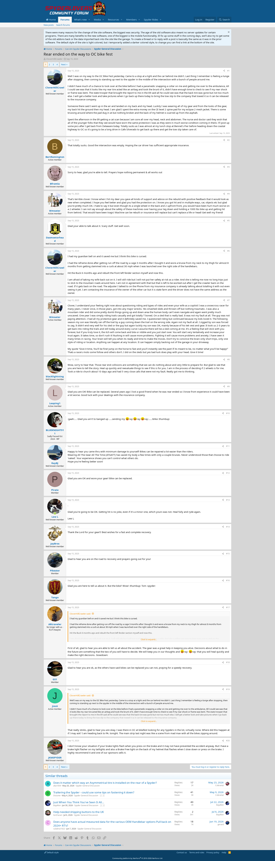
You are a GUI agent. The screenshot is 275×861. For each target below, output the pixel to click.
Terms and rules (196, 852)
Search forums (63, 24)
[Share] (224, 71)
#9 (228, 386)
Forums (64, 19)
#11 (228, 446)
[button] (89, 20)
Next (63, 64)
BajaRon (57, 805)
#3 (228, 167)
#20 (228, 740)
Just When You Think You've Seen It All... (78, 802)
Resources (113, 19)
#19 (228, 689)
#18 (228, 662)
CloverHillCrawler (54, 58)
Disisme (56, 795)
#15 (228, 553)
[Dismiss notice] (228, 32)
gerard (221, 824)
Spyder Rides (151, 19)
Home (52, 19)
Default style (52, 852)
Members (131, 19)
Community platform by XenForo (137, 858)
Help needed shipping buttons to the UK (78, 812)
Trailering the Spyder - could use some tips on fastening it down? (93, 792)
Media (97, 19)
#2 (228, 140)
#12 (228, 473)
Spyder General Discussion (88, 785)
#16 (228, 580)
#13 (228, 500)
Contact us (182, 852)
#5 (228, 220)
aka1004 (57, 785)
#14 (228, 526)
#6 (228, 251)
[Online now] (54, 513)
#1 (228, 70)
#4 (228, 193)
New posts (49, 24)
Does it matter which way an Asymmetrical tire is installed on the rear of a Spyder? (105, 782)
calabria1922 (59, 828)
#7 (228, 300)
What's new (80, 19)
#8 (228, 359)
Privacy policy (212, 852)
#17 (228, 607)
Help (224, 852)
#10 (228, 413)
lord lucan (57, 815)
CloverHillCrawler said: (80, 613)
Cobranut (219, 785)
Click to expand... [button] (149, 639)
